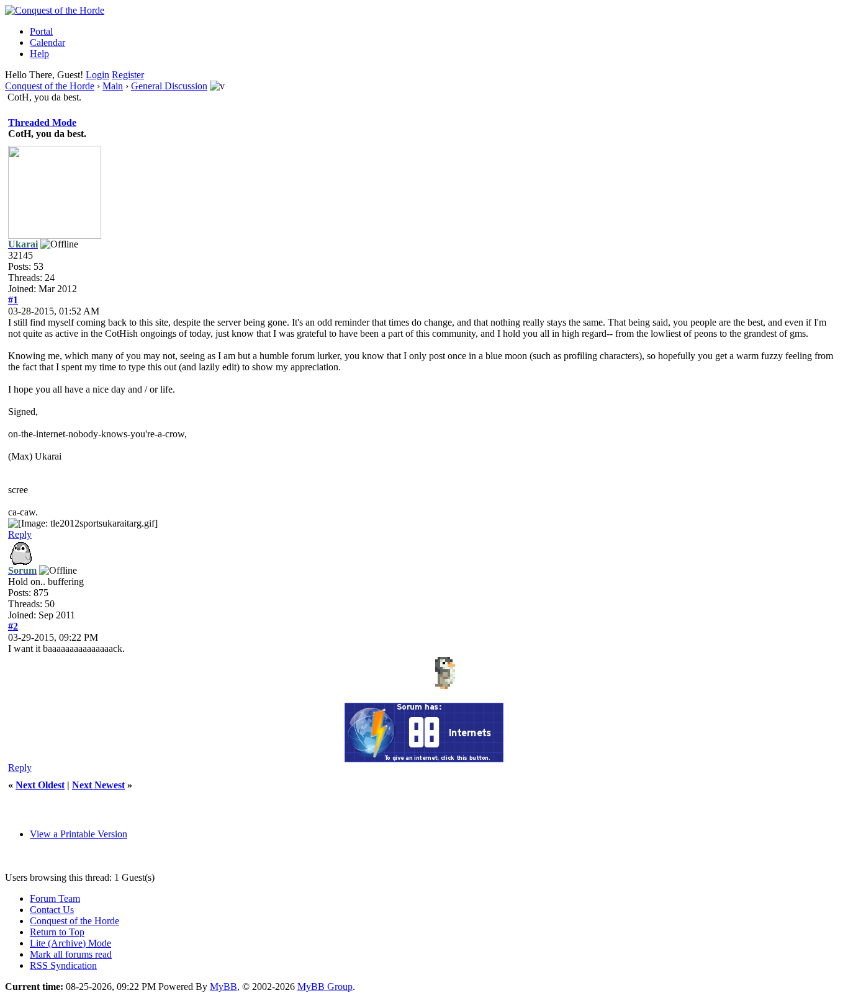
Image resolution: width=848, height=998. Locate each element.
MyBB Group (325, 986)
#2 (13, 626)
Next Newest (98, 785)
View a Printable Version (78, 834)
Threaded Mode (42, 122)
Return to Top (57, 932)
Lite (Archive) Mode (70, 943)
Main (112, 86)
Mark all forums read (71, 954)
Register (128, 74)
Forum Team (55, 898)
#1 (13, 300)
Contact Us (52, 909)
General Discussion (169, 86)
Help (39, 53)
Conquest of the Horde (49, 86)
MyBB (223, 986)
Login (97, 74)
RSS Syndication (63, 965)
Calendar (47, 42)
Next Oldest (40, 785)
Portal (41, 31)
